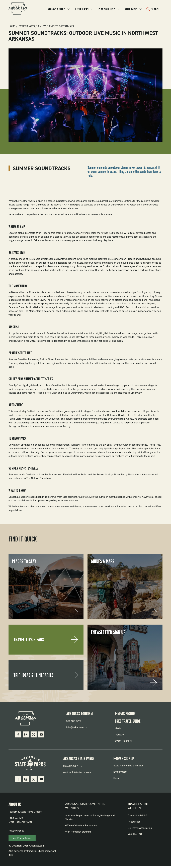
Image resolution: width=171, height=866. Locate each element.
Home (12, 26)
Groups (117, 778)
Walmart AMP (17, 227)
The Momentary (18, 286)
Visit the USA (135, 834)
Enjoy (42, 26)
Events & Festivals (61, 26)
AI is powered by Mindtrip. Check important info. (32, 852)
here (48, 478)
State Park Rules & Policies (128, 765)
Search (155, 9)
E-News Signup (125, 713)
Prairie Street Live (20, 353)
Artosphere (16, 405)
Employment (120, 771)
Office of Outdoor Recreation (81, 825)
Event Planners (123, 740)
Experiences (82, 9)
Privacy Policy (16, 830)
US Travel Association (140, 828)
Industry (119, 734)
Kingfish (14, 327)
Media (118, 728)
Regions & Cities (56, 9)
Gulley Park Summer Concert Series (31, 379)
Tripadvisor (134, 821)
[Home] (18, 9)
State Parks (131, 9)
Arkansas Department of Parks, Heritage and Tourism (90, 817)
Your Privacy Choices (22, 838)
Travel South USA (137, 815)
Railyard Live (17, 253)
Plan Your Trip (107, 9)
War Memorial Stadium (78, 831)
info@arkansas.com (77, 727)
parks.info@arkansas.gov (77, 772)
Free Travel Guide (127, 721)
